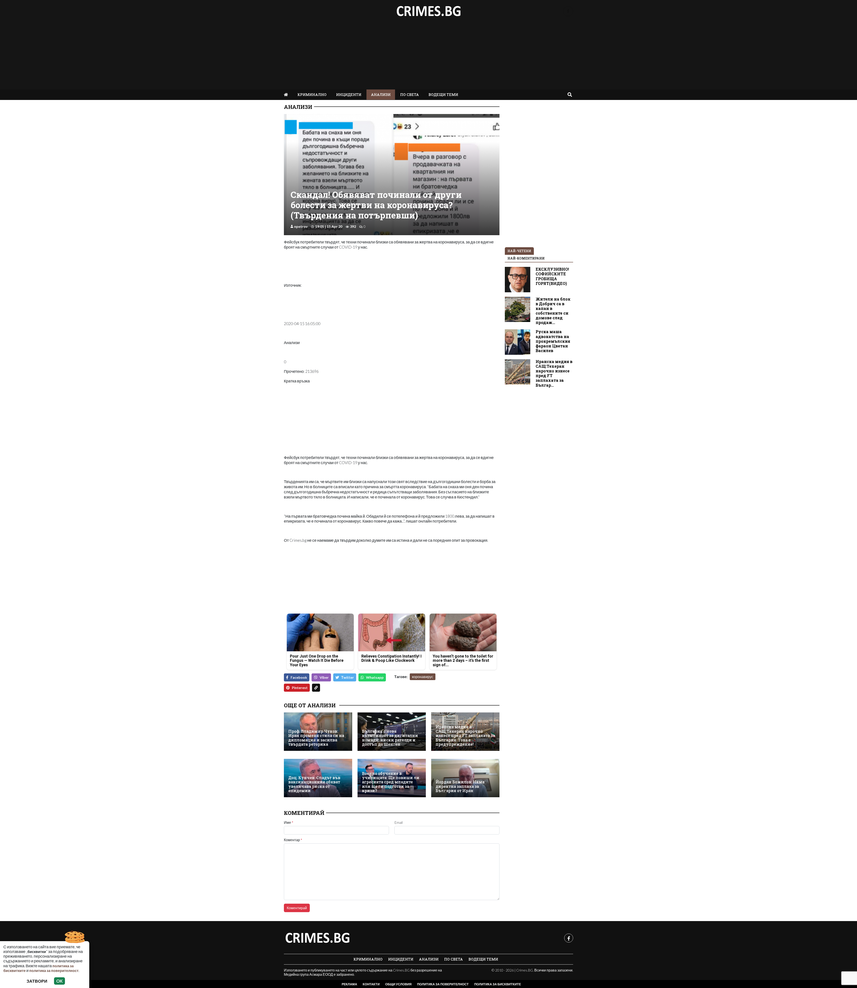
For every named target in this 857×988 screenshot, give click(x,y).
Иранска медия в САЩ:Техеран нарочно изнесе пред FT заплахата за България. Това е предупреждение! (465, 735)
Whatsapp (375, 677)
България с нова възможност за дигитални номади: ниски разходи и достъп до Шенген (390, 737)
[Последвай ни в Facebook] (568, 11)
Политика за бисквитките (497, 984)
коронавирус (422, 677)
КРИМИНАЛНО (312, 94)
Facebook (299, 677)
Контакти (371, 984)
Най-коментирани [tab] (526, 258)
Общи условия (398, 984)
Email (398, 822)
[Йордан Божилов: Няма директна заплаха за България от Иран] (465, 778)
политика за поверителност (54, 970)
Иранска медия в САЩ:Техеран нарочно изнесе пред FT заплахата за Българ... (554, 373)
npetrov (301, 226)
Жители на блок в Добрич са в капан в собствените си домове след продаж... (553, 311)
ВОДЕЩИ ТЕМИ (443, 94)
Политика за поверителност (443, 984)
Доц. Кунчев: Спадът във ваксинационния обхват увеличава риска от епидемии (314, 784)
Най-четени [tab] (519, 251)
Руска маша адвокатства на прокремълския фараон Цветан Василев (553, 341)
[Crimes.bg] (317, 938)
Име (288, 822)
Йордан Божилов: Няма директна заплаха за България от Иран (460, 786)
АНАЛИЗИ (381, 94)
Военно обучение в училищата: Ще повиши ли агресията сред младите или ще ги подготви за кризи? (390, 782)
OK (59, 981)
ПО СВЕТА (409, 94)
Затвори (37, 981)
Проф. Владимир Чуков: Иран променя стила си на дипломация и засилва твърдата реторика (316, 737)
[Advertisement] (428, 56)
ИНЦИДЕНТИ (348, 94)
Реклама (349, 984)
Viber (324, 677)
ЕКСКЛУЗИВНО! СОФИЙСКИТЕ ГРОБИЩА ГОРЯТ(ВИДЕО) (552, 276)
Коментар (293, 840)
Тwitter (347, 677)
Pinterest (300, 687)
